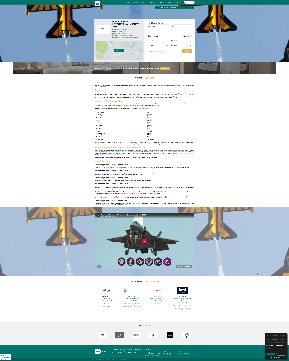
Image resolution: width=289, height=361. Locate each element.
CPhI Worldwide (132, 300)
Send (186, 51)
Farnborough (172, 7)
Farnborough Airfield (121, 31)
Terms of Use (98, 359)
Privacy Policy (116, 359)
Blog (169, 2)
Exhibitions (136, 2)
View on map (119, 50)
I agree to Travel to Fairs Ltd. (156, 52)
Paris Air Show (157, 302)
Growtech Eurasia (106, 300)
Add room (186, 36)
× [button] (285, 334)
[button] (143, 316)
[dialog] (276, 346)
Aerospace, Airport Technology (125, 35)
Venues (144, 2)
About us (151, 2)
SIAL (182, 300)
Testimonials (161, 2)
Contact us (177, 2)
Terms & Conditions (154, 53)
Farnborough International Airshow (123, 150)
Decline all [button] (281, 354)
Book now (165, 68)
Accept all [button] (271, 354)
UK (167, 7)
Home (128, 2)
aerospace (133, 142)
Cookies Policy (107, 359)
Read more (268, 348)
